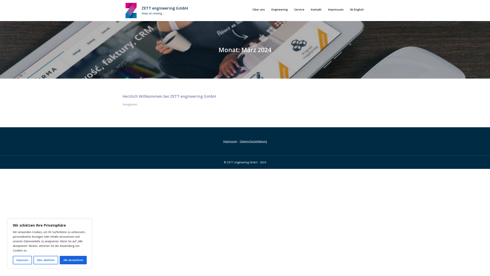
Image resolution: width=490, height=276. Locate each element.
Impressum (336, 9)
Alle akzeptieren (73, 260)
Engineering (279, 9)
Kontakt (316, 9)
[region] (50, 243)
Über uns (258, 9)
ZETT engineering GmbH (165, 8)
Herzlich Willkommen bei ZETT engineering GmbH (169, 96)
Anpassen (22, 260)
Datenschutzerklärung (253, 141)
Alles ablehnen (46, 260)
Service (299, 9)
